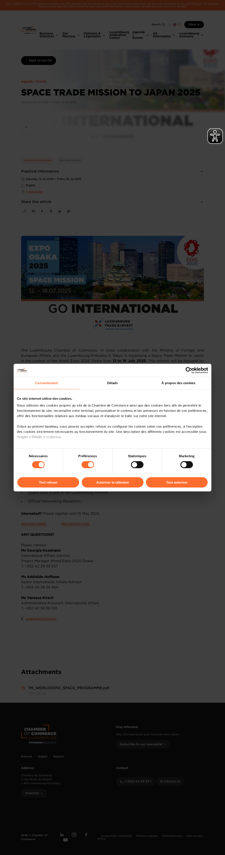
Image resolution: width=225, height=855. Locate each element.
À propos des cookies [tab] (178, 383)
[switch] (88, 464)
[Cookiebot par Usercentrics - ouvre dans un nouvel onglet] (189, 370)
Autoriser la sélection (112, 482)
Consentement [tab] (46, 383)
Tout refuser (48, 482)
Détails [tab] (112, 383)
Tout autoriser (177, 482)
